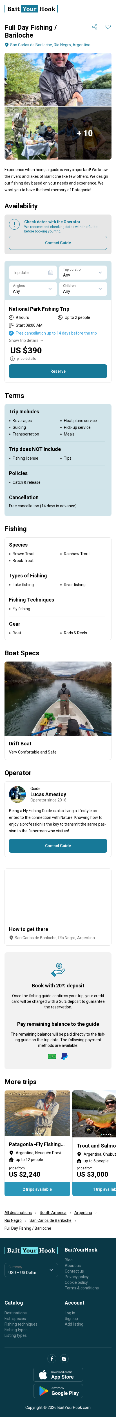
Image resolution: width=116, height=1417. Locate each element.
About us (73, 1265)
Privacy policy (77, 1277)
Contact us (74, 1271)
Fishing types (16, 1330)
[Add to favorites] (108, 27)
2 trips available (37, 1189)
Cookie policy (76, 1282)
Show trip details (24, 340)
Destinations (16, 1313)
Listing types (16, 1335)
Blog (69, 1260)
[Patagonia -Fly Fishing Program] (37, 1143)
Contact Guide (58, 243)
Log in (70, 1313)
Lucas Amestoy (48, 794)
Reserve (58, 371)
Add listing (74, 1324)
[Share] (94, 27)
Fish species (15, 1318)
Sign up (71, 1318)
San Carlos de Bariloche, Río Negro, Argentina (50, 45)
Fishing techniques (21, 1324)
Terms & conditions (82, 1288)
